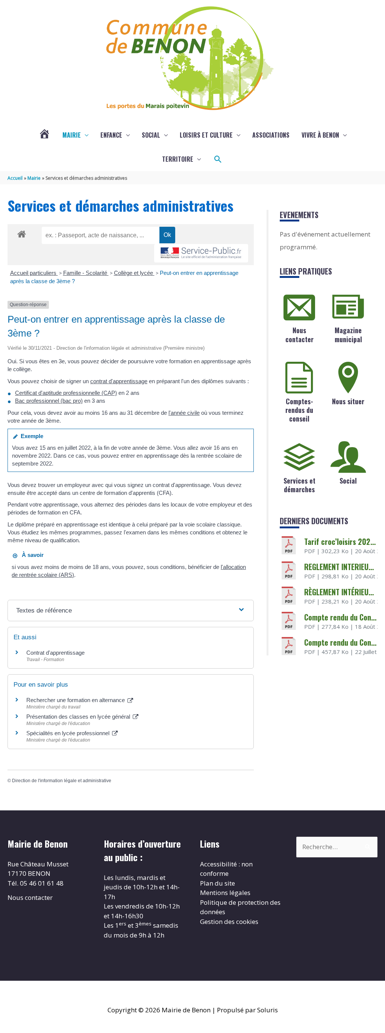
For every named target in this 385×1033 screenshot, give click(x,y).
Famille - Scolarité (86, 273)
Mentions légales (225, 892)
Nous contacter (299, 334)
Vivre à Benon (320, 135)
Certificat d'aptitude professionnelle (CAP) (66, 393)
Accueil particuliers (34, 273)
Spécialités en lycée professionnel (68, 733)
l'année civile (184, 413)
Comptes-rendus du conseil (299, 410)
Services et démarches (299, 485)
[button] (218, 159)
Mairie (71, 135)
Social (151, 135)
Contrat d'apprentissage (55, 652)
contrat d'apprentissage (118, 381)
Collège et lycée (134, 273)
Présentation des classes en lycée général (79, 716)
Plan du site (217, 883)
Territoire (177, 159)
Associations (271, 135)
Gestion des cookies (229, 921)
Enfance (111, 135)
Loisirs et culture (206, 135)
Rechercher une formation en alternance (76, 700)
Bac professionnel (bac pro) (49, 400)
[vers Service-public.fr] (201, 253)
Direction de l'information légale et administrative (61, 780)
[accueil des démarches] (21, 233)
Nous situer (348, 401)
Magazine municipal (348, 334)
